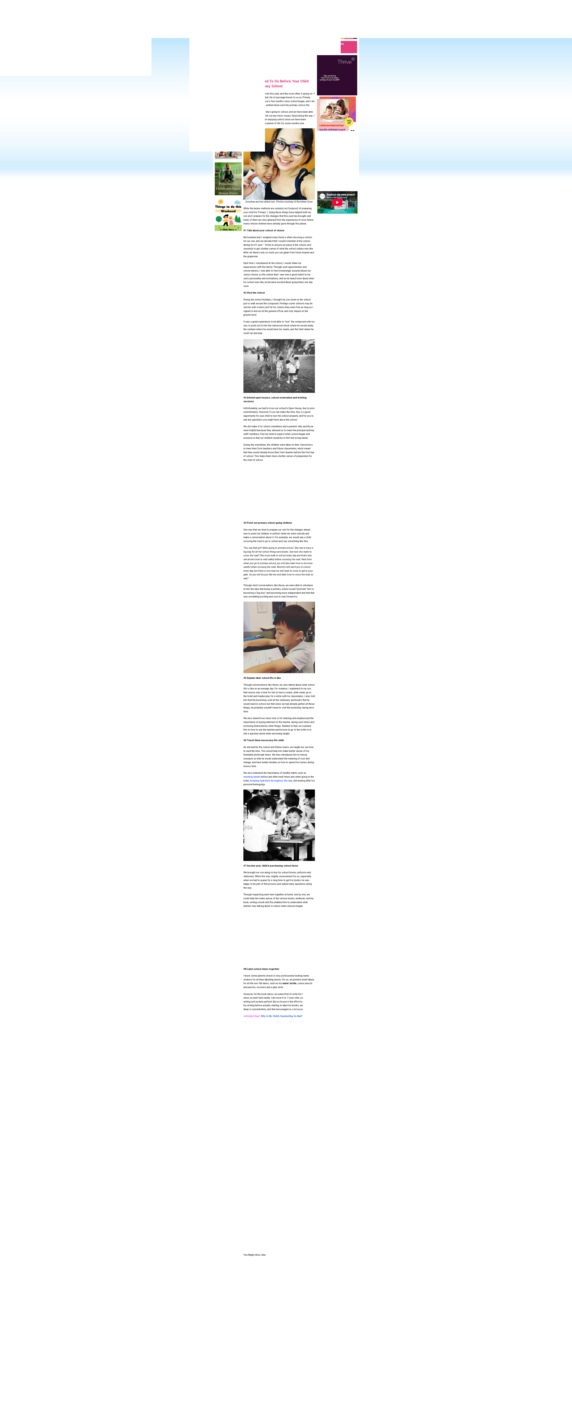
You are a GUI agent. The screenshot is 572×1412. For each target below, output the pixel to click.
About (242, 1371)
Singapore (268, 1371)
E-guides (267, 1384)
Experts (267, 1375)
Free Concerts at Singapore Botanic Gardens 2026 (343, 343)
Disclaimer (244, 1389)
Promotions (220, 1393)
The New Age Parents (244, 1407)
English (311, 74)
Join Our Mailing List (272, 1389)
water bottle (289, 983)
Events (218, 1389)
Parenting (243, 1375)
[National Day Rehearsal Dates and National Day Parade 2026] (325, 330)
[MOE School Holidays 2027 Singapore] (325, 373)
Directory (219, 1384)
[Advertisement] (269, 8)
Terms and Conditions (249, 1400)
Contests (219, 1380)
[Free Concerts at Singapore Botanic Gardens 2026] (325, 344)
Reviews (219, 1397)
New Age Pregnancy (297, 1371)
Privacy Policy (245, 1384)
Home (217, 1371)
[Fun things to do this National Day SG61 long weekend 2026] (325, 359)
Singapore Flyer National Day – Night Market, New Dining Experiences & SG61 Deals (344, 389)
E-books (267, 1380)
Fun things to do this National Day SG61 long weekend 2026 (345, 358)
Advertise (243, 1380)
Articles (218, 1375)
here (279, 1217)
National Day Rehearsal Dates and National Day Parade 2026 (346, 328)
